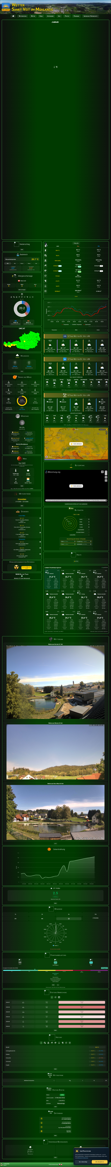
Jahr (36, 263)
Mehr (22, 249)
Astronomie (50, 16)
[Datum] (68, 918)
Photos (67, 16)
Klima (41, 16)
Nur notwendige (83, 1161)
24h (7, 263)
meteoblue (74, 353)
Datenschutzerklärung (83, 1158)
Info (59, 16)
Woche (22, 263)
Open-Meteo (69, 424)
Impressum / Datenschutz (90, 16)
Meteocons (81, 353)
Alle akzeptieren (99, 1161)
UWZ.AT (22, 328)
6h (68, 914)
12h (96, 914)
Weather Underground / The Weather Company (74, 389)
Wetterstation (22, 16)
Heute (76, 296)
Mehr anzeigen (22, 289)
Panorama (76, 16)
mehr (55, 843)
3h (42, 914)
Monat (29, 263)
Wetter (33, 16)
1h (15, 914)
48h (15, 263)
